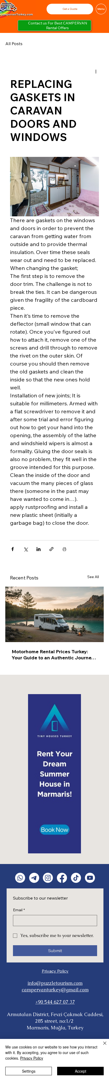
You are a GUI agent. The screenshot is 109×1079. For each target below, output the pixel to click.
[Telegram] (34, 878)
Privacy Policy (55, 971)
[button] (70, 9)
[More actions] (96, 71)
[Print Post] (64, 549)
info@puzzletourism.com (55, 983)
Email (19, 910)
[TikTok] (76, 878)
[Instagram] (48, 878)
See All (93, 576)
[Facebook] (62, 878)
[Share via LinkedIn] (38, 549)
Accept (80, 1071)
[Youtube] (90, 878)
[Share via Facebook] (12, 549)
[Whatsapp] (20, 878)
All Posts (13, 43)
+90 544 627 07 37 (55, 1002)
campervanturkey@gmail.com (55, 990)
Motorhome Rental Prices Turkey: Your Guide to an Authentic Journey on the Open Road (53, 654)
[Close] (101, 1046)
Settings (28, 1071)
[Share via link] (51, 549)
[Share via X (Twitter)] (25, 549)
